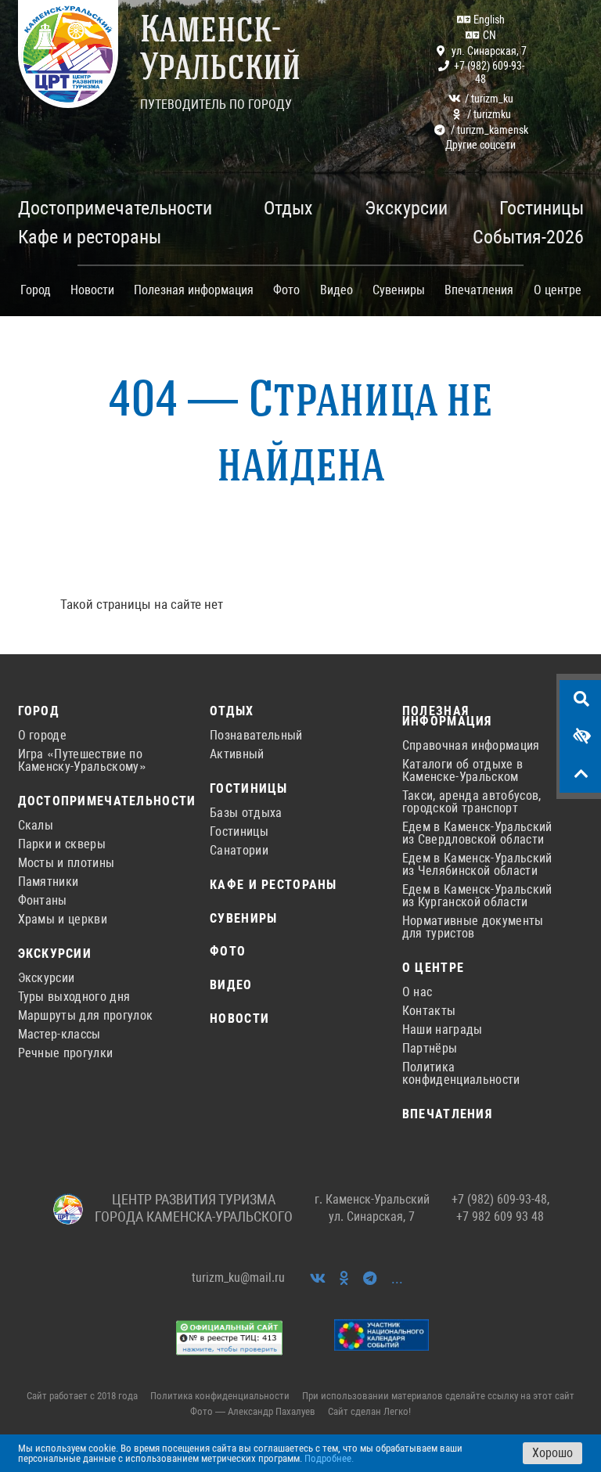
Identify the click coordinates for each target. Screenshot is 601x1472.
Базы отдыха (246, 813)
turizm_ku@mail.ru (238, 1277)
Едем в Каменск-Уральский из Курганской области (477, 896)
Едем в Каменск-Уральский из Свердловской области (477, 833)
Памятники (48, 882)
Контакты (429, 1011)
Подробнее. (329, 1458)
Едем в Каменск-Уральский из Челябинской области (477, 864)
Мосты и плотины (66, 863)
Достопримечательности (96, 802)
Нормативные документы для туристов (473, 927)
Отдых (232, 712)
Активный (237, 754)
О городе (42, 735)
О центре (433, 968)
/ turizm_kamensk (489, 130)
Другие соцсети (480, 145)
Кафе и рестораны (273, 885)
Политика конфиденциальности (461, 1073)
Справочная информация (471, 746)
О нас (417, 992)
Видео (336, 290)
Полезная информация (447, 717)
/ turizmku (489, 114)
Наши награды (442, 1030)
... (397, 1278)
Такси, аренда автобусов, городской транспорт (472, 802)
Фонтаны (42, 900)
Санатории (239, 850)
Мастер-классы (59, 1034)
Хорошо (552, 1452)
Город (38, 712)
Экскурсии (55, 954)
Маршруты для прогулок (85, 1016)
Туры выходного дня (74, 997)
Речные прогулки (65, 1053)
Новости (92, 290)
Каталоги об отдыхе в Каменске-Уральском (462, 770)
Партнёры (430, 1048)
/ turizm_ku (489, 98)
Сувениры (398, 290)
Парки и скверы (62, 844)
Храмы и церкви (62, 919)
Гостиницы (249, 789)
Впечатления (478, 290)
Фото (286, 290)
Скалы (36, 825)
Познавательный (256, 735)
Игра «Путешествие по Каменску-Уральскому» (82, 760)
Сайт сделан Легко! (369, 1411)
